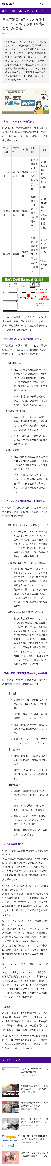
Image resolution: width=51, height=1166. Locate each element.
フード (44, 10)
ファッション (31, 10)
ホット (5, 10)
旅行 (14, 10)
